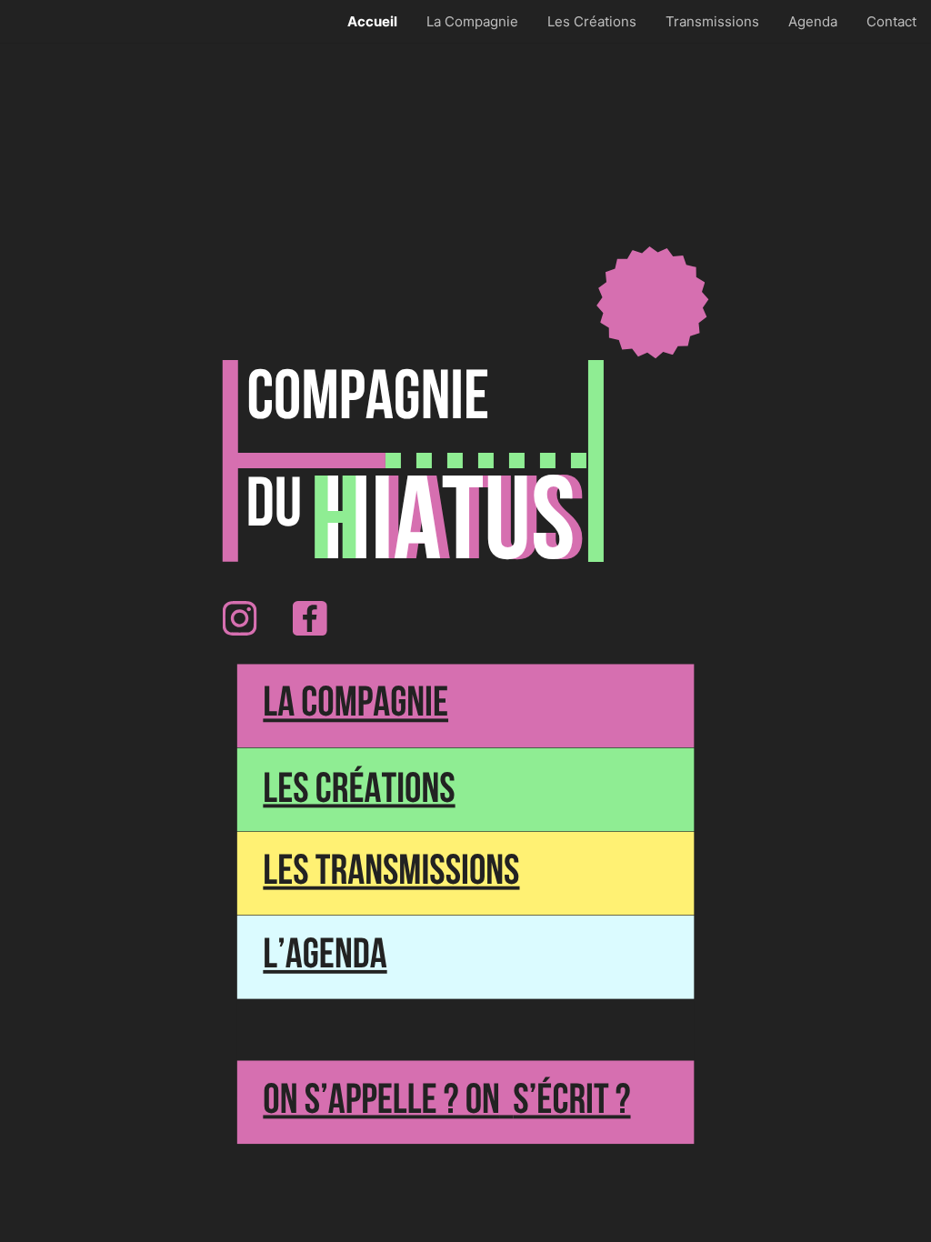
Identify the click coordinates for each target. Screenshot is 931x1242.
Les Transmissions (391, 873)
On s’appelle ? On (381, 1102)
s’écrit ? (571, 1102)
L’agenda (324, 956)
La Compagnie (355, 705)
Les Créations (359, 791)
